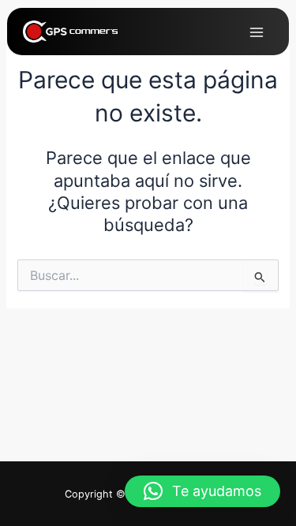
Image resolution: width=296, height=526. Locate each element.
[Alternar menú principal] (256, 32)
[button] (202, 491)
